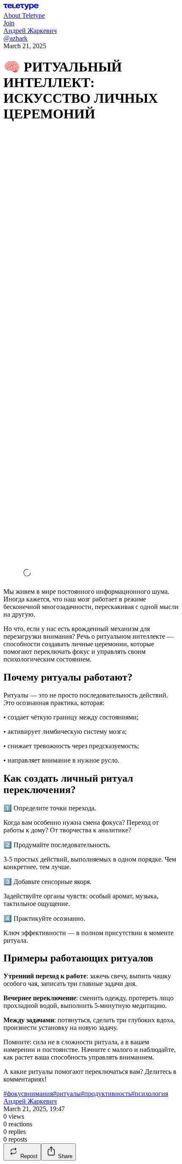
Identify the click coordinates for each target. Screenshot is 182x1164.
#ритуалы (67, 1093)
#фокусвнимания (28, 1093)
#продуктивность (106, 1093)
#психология (149, 1093)
